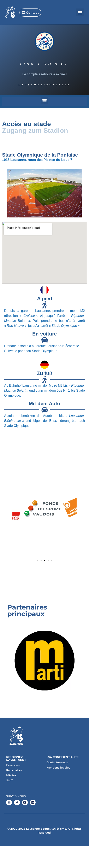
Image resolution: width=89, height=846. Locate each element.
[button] (80, 12)
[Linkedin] (33, 802)
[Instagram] (9, 802)
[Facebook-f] (17, 802)
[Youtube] (25, 802)
